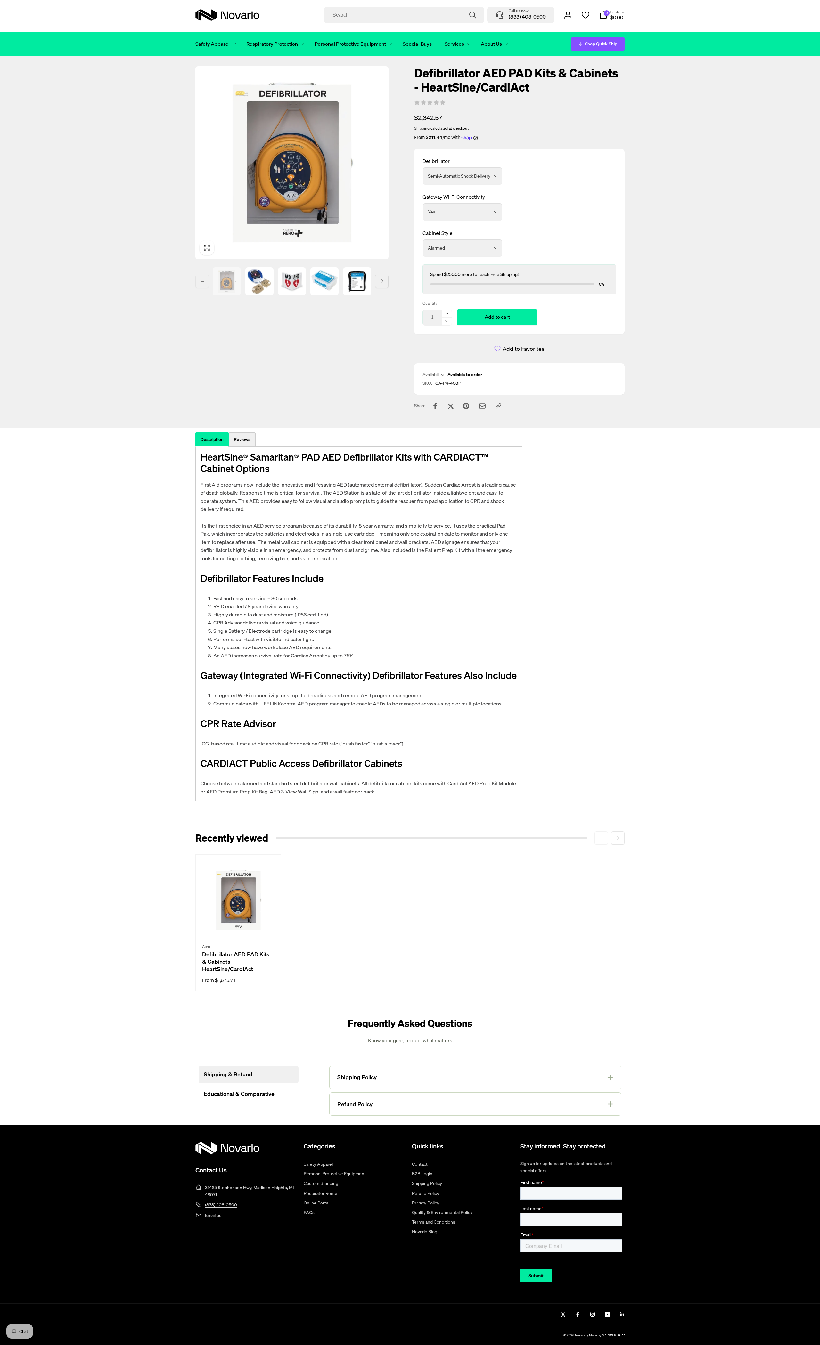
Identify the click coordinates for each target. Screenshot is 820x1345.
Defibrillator (436, 161)
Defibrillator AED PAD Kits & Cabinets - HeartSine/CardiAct (235, 962)
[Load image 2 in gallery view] (259, 281)
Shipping (422, 128)
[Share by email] (482, 406)
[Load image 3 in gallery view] (292, 281)
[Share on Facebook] (435, 406)
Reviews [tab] (242, 439)
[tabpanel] (358, 623)
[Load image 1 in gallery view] (227, 281)
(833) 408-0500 (221, 1205)
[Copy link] (498, 406)
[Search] (472, 15)
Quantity (429, 303)
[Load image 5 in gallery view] (357, 281)
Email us (213, 1215)
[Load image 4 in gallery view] (324, 281)
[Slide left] (202, 281)
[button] (214, 44)
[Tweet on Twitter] (450, 406)
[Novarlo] (227, 1152)
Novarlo (580, 1335)
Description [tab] (212, 439)
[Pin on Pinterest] (466, 406)
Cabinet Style (437, 233)
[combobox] (404, 15)
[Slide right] (382, 281)
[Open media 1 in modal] (292, 162)
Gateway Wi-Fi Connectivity (453, 196)
